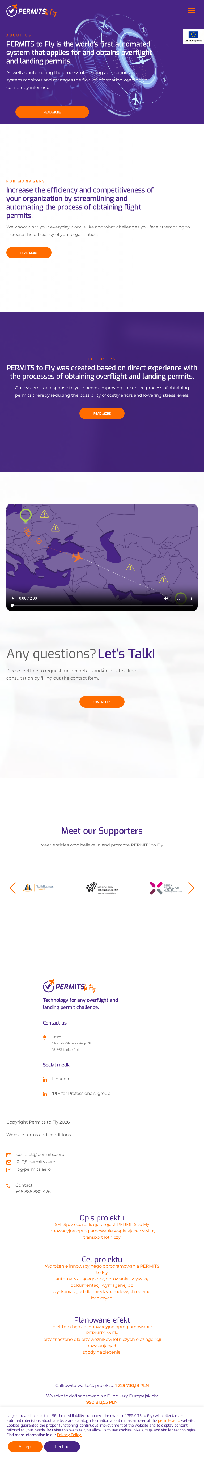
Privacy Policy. (69, 1434)
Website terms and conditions (38, 1134)
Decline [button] (62, 1446)
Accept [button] (25, 1446)
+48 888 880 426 (33, 1191)
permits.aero (169, 1420)
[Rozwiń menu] (191, 10)
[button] (12, 888)
